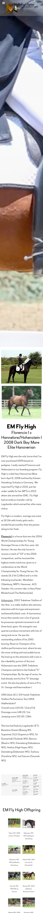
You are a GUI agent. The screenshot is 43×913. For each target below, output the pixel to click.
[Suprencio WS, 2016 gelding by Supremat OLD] (28, 902)
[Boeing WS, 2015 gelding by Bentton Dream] (14, 902)
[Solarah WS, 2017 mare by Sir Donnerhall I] (28, 849)
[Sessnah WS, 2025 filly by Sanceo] (14, 876)
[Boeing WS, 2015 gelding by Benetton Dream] (28, 876)
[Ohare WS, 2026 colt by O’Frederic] (14, 823)
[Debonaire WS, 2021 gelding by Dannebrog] (28, 823)
